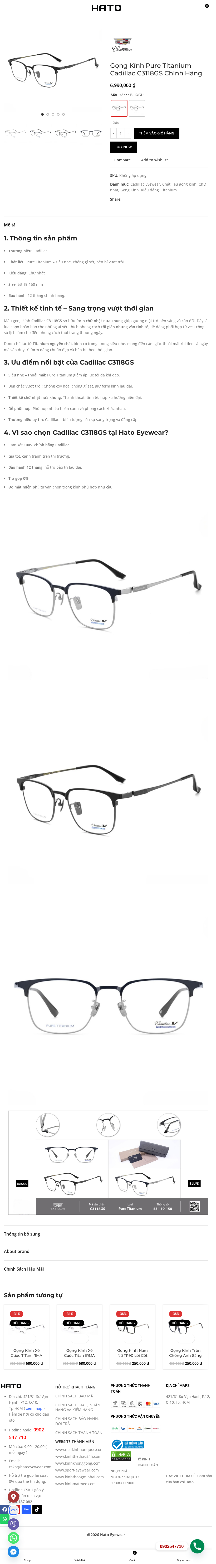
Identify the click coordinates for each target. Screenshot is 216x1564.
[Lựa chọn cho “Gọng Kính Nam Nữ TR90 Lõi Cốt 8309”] (127, 1338)
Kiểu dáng (150, 189)
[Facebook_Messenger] (13, 1551)
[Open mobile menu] (6, 8)
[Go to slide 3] (53, 114)
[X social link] (131, 199)
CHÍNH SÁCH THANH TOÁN (78, 1432)
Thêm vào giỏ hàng (156, 133)
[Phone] (197, 1546)
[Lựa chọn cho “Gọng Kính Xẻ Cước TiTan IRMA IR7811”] (22, 1338)
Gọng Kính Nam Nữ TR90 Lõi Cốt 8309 (132, 1355)
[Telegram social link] (150, 199)
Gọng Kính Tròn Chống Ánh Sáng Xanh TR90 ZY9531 (186, 1355)
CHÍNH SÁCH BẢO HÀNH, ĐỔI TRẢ (77, 1421)
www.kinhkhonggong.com (78, 1463)
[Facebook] (4, 1509)
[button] (9, 70)
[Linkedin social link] (143, 199)
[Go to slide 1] (42, 114)
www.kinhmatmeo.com (75, 1483)
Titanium (169, 189)
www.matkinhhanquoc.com (79, 1449)
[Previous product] (113, 24)
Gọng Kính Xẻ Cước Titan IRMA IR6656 (79, 1355)
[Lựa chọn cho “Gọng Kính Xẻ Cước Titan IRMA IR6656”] (75, 1338)
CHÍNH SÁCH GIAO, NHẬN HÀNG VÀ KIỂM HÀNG (77, 1407)
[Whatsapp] (4, 1519)
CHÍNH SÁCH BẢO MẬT (75, 1395)
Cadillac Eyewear (145, 184)
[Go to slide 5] (63, 114)
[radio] (119, 108)
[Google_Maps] (13, 1497)
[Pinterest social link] (137, 199)
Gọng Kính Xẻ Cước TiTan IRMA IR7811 (26, 1355)
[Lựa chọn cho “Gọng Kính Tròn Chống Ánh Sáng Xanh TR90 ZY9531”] (180, 1338)
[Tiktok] (37, 1509)
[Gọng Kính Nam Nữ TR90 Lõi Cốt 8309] (132, 1327)
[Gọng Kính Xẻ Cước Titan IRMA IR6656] (79, 1327)
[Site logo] (106, 7)
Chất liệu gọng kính (179, 184)
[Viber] (13, 1524)
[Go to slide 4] (58, 114)
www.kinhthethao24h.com (78, 1456)
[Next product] (126, 24)
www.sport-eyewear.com (77, 1470)
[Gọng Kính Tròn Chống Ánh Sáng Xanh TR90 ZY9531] (185, 1327)
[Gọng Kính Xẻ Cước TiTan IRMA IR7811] (26, 1327)
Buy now (123, 146)
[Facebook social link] (124, 199)
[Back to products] (119, 24)
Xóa (116, 123)
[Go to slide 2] (47, 114)
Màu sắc (118, 94)
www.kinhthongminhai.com (79, 1476)
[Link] (13, 1510)
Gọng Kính (129, 189)
